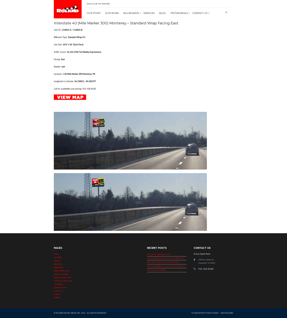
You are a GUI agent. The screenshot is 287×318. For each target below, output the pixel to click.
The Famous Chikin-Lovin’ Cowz (159, 254)
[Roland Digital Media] (68, 9)
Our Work (112, 13)
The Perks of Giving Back (156, 270)
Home (56, 254)
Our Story (94, 13)
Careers (57, 294)
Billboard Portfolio (61, 274)
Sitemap (57, 297)
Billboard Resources (62, 271)
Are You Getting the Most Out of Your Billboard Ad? (166, 258)
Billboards (131, 13)
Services (149, 13)
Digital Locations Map (62, 277)
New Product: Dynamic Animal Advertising (163, 262)
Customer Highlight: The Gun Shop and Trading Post (166, 266)
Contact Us (199, 13)
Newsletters (58, 284)
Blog (162, 13)
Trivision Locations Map (63, 281)
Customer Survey (60, 287)
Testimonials (179, 13)
